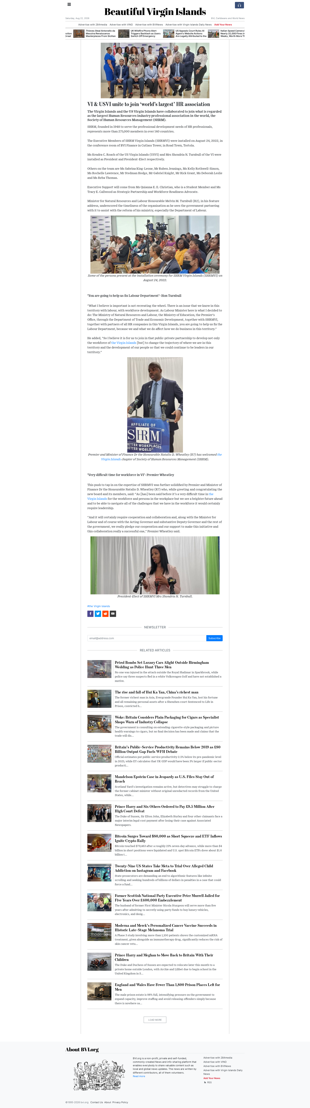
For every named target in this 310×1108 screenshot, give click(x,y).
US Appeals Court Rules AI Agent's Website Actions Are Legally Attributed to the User (183, 34)
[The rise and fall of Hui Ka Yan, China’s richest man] (99, 698)
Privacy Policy (120, 1102)
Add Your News (223, 24)
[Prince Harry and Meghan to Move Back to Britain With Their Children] (99, 961)
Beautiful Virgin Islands (155, 11)
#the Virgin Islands (98, 606)
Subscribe (214, 638)
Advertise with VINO (121, 24)
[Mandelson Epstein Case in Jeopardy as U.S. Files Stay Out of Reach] (99, 783)
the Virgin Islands (123, 342)
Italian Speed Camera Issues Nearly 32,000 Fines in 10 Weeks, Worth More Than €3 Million (228, 34)
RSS (209, 1082)
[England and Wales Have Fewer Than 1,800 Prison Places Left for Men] (99, 991)
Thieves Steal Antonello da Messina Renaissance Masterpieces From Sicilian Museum (93, 34)
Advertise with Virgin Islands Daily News (188, 24)
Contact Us (96, 1102)
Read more (139, 1076)
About (107, 1102)
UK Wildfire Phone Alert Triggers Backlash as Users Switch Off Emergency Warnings (138, 34)
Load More (155, 1019)
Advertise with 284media (92, 24)
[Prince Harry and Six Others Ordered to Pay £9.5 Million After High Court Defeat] (99, 812)
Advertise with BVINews (149, 24)
